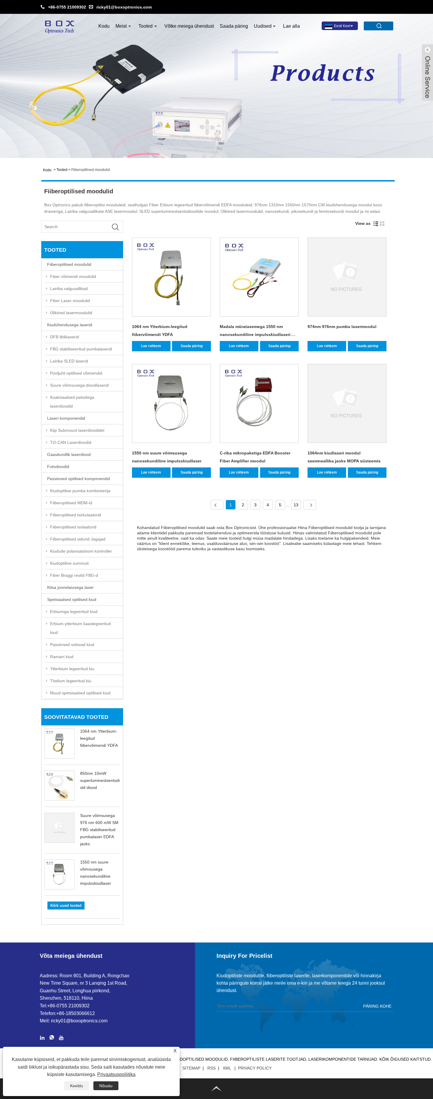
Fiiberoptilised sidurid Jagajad (77, 539)
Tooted (145, 26)
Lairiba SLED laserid (69, 361)
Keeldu (76, 1085)
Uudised (263, 26)
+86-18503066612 (75, 1013)
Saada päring (234, 26)
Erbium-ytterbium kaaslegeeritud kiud (80, 628)
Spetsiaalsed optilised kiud (71, 599)
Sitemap (191, 1068)
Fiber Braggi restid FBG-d (74, 575)
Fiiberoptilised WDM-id (71, 502)
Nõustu (106, 1085)
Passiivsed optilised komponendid (78, 478)
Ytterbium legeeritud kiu (72, 668)
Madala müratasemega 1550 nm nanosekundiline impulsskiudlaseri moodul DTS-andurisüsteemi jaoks (255, 334)
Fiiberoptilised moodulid (90, 170)
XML (227, 1068)
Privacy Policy (255, 1068)
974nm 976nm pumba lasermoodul (342, 326)
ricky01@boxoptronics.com (124, 7)
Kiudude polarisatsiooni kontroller (81, 551)
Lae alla (291, 26)
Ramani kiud (61, 656)
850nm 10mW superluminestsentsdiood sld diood (103, 780)
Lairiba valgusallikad (69, 288)
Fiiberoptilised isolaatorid (73, 527)
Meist (121, 26)
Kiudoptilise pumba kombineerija (80, 490)
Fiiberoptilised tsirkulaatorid (75, 515)
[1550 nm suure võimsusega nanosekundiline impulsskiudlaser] (171, 404)
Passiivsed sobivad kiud (72, 644)
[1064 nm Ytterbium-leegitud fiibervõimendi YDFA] (171, 278)
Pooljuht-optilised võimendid (76, 373)
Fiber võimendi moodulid (73, 276)
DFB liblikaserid (64, 337)
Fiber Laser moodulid (70, 300)
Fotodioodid (58, 466)
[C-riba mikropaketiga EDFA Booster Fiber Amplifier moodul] (259, 404)
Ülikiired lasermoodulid (71, 312)
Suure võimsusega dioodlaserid (79, 385)
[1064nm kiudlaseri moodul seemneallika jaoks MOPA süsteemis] (347, 404)
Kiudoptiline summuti (69, 563)
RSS (211, 1068)
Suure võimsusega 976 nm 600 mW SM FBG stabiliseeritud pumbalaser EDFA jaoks (99, 829)
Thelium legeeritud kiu (70, 680)
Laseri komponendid (66, 418)
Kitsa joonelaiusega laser (70, 587)
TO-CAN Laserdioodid (70, 442)
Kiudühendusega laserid (69, 324)
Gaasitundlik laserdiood (69, 454)
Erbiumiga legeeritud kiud (73, 611)
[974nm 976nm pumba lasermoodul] (347, 278)
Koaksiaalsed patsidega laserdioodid (72, 401)
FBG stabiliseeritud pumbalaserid (81, 349)
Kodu (104, 26)
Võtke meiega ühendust (189, 26)
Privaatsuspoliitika (116, 1074)
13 (296, 504)
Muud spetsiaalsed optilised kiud (80, 693)
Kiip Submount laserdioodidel (77, 430)
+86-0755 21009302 (67, 7)
